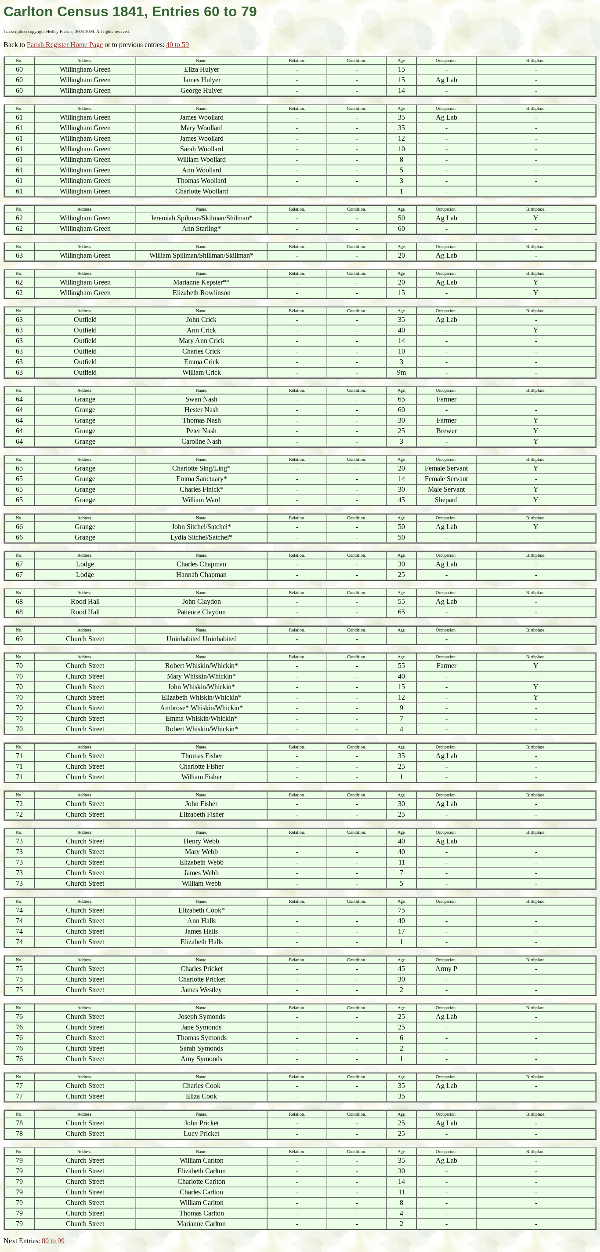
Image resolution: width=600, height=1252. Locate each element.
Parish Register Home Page (65, 44)
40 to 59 (177, 44)
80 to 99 (53, 1241)
